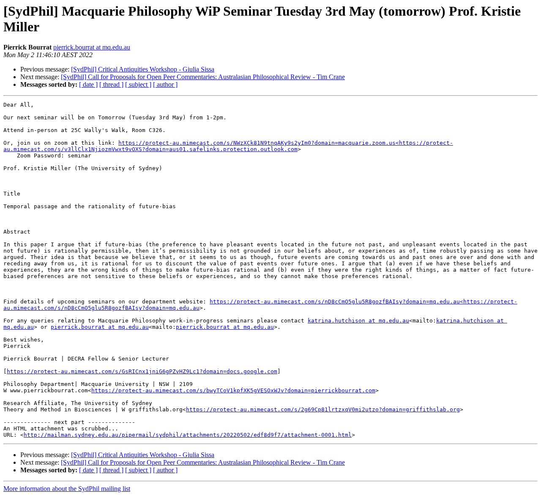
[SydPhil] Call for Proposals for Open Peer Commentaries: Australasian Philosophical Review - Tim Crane (203, 76)
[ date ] (88, 84)
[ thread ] (111, 84)
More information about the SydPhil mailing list (66, 488)
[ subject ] (138, 84)
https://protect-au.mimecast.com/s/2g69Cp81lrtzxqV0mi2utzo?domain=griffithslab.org (323, 409)
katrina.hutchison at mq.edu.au (358, 320)
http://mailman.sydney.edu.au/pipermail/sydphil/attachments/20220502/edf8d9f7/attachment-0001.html (188, 435)
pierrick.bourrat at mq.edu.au (91, 47)
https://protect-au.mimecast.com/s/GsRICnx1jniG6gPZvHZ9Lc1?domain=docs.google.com (142, 371)
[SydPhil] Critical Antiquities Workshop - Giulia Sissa (142, 69)
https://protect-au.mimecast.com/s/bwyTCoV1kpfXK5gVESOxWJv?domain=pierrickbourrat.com (233, 390)
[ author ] (165, 84)
